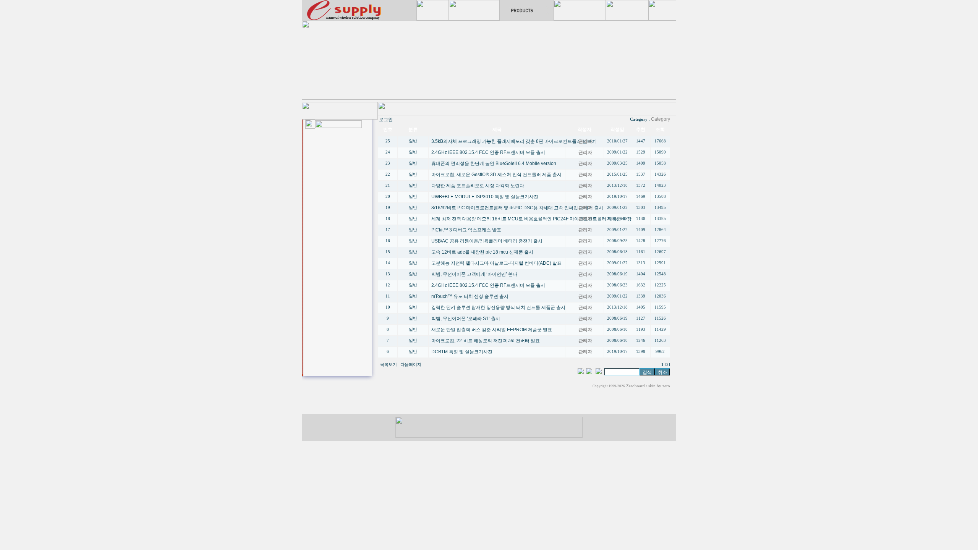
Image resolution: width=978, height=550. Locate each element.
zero (666, 386)
